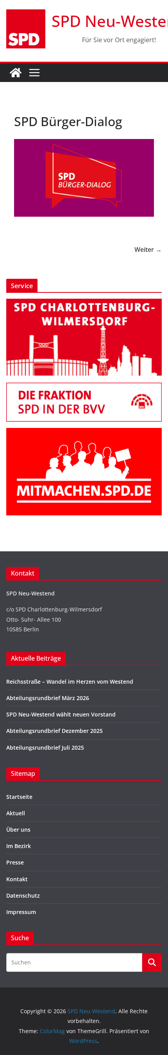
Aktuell (15, 813)
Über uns (18, 829)
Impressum (21, 912)
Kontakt (17, 879)
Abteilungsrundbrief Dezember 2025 (54, 730)
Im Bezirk (18, 846)
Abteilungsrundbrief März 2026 (47, 698)
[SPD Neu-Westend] (15, 72)
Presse (15, 862)
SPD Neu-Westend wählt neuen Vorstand (61, 714)
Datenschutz (23, 895)
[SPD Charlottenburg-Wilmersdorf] (84, 303)
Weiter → (148, 249)
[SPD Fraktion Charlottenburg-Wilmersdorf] (84, 387)
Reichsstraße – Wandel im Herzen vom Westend (69, 681)
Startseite (19, 796)
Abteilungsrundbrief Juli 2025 (45, 747)
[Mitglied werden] (84, 433)
